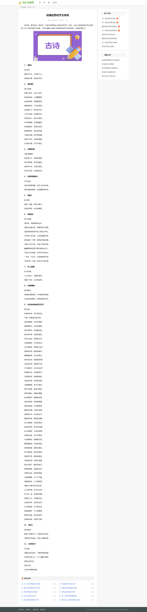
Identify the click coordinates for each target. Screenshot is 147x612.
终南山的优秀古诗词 (68, 592)
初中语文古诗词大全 (108, 34)
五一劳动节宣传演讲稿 (109, 30)
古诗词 (29, 7)
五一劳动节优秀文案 (108, 22)
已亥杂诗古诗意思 (108, 64)
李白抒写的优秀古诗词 (31, 600)
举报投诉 (42, 609)
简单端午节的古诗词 (68, 584)
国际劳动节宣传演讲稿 (109, 26)
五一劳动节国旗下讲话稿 (32, 584)
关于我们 (21, 609)
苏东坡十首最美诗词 (108, 72)
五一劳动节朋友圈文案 (69, 596)
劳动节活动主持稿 (108, 46)
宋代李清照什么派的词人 (110, 68)
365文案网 (23, 7)
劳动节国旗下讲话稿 (30, 592)
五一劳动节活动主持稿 (109, 42)
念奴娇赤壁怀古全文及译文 (111, 60)
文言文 (54, 2)
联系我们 (28, 609)
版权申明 (35, 609)
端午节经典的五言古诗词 (32, 588)
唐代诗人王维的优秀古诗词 (71, 600)
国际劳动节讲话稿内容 (109, 38)
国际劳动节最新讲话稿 (69, 588)
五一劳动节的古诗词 (108, 18)
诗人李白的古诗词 (30, 596)
